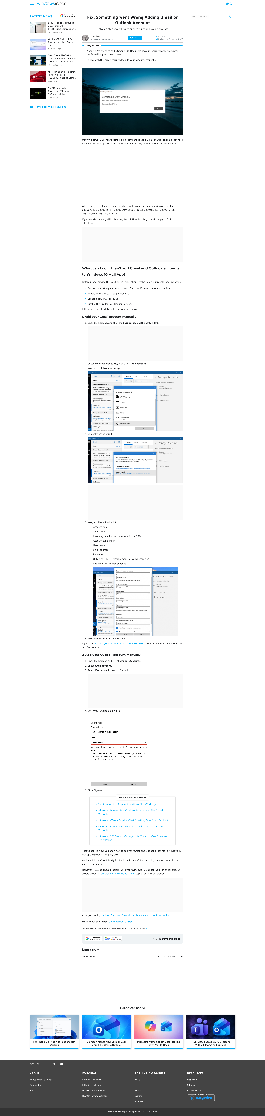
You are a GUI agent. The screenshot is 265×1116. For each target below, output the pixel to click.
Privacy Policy (194, 1090)
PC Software (135, 38)
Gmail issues (116, 921)
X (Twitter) (54, 1064)
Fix (136, 1085)
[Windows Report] (51, 3)
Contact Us (35, 1085)
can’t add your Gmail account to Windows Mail (118, 643)
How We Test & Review (93, 1090)
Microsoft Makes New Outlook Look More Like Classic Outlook (106, 1043)
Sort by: (161, 956)
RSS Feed (192, 1079)
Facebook (47, 1064)
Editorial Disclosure (91, 1085)
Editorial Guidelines (91, 1079)
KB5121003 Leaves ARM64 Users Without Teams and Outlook (211, 1043)
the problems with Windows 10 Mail (116, 873)
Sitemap (191, 1085)
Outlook (129, 921)
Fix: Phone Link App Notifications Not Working (127, 804)
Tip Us (33, 1090)
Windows (139, 1101)
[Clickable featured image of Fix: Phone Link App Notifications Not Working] (54, 1027)
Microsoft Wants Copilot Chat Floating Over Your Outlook (133, 820)
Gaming (138, 1096)
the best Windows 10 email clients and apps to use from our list (135, 915)
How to (138, 1090)
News (137, 1079)
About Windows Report (41, 1079)
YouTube (61, 1064)
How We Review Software (94, 1096)
